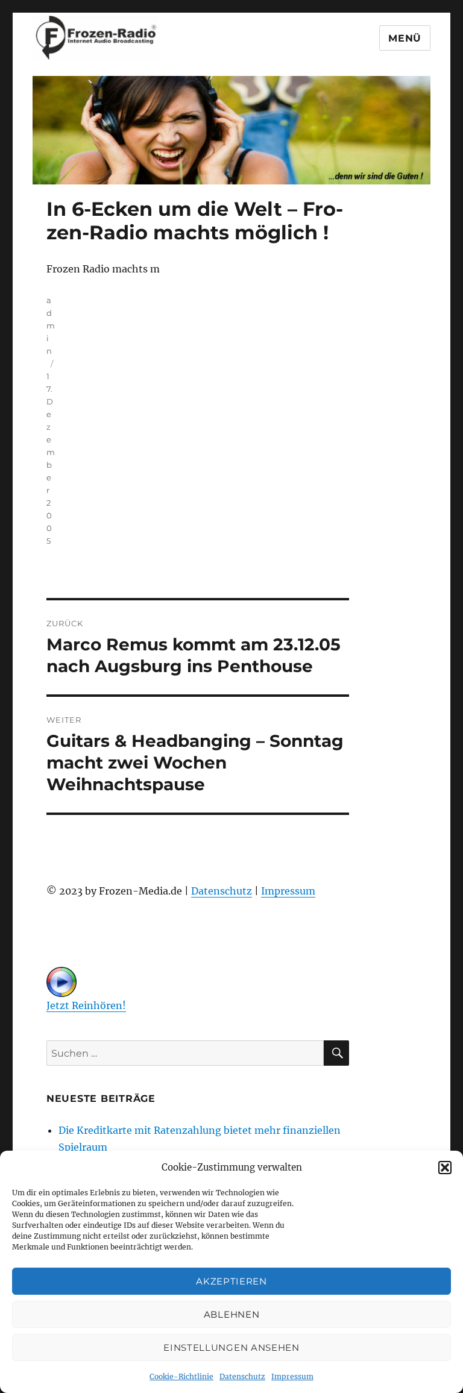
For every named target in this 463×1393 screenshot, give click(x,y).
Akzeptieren (231, 1281)
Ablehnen (232, 1314)
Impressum (292, 1376)
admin (50, 325)
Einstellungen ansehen (231, 1347)
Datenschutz (242, 1376)
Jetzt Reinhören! (86, 1005)
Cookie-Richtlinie (181, 1376)
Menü (404, 38)
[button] (445, 1168)
